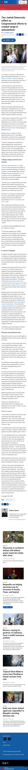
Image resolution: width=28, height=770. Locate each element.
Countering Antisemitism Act (9, 306)
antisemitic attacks (10, 128)
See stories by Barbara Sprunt (17, 519)
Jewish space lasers (19, 347)
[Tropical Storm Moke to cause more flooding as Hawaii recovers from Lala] (13, 661)
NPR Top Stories (9, 499)
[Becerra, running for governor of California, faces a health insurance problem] (13, 619)
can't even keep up (18, 126)
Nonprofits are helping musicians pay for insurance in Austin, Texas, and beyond (12, 588)
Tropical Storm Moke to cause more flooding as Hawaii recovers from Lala (13, 675)
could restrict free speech (18, 285)
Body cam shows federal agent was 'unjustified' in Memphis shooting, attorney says (13, 712)
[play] (2, 768)
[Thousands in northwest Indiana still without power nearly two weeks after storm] (13, 537)
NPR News (5, 545)
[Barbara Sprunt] (4, 512)
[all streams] (26, 768)
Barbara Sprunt (9, 32)
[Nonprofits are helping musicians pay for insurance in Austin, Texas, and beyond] (13, 573)
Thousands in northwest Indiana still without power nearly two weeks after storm (13, 552)
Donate (23, 2)
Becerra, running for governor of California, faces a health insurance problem (13, 634)
